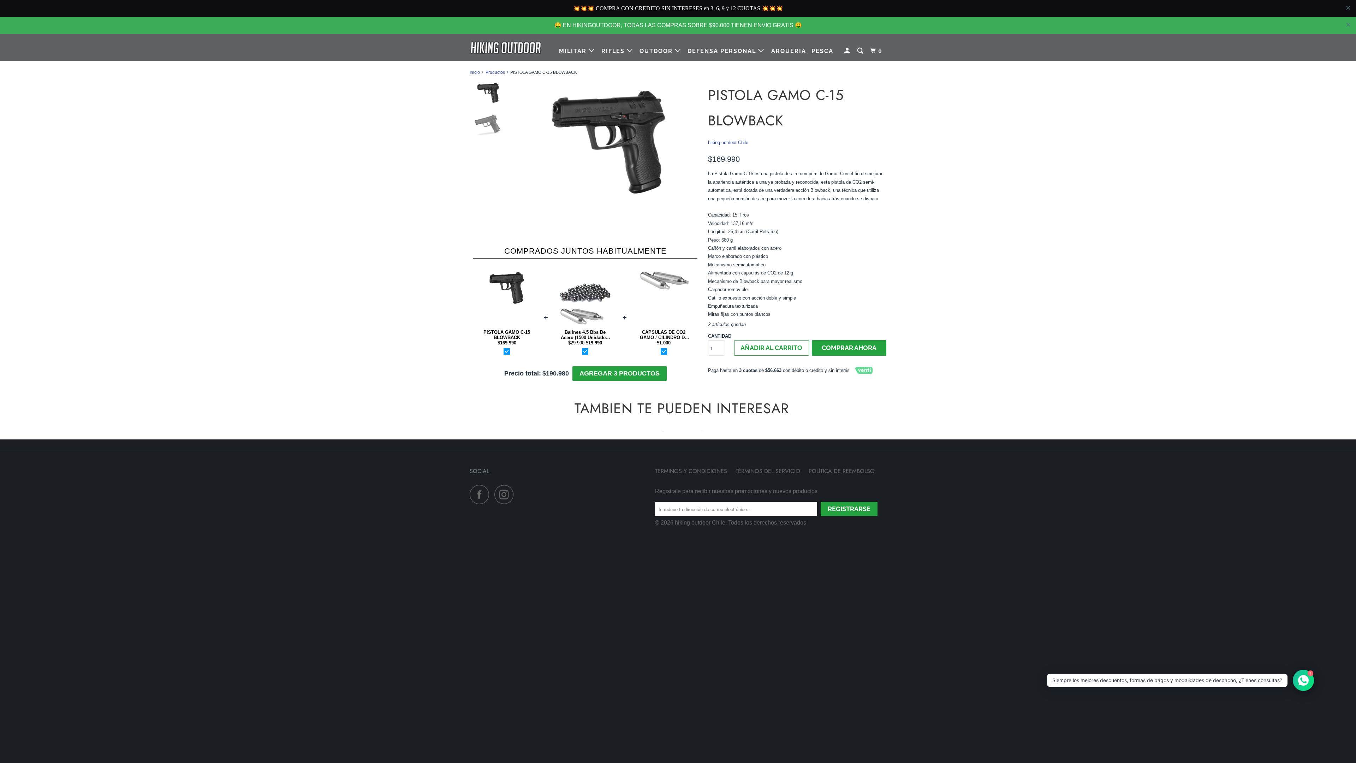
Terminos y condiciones (691, 508)
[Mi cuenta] (848, 51)
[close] (1348, 24)
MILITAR (574, 51)
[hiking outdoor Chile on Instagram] (506, 531)
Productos (495, 72)
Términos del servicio (768, 508)
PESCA (822, 51)
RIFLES (614, 51)
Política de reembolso (842, 508)
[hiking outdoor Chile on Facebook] (481, 531)
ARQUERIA (788, 51)
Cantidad (719, 336)
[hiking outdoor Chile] (506, 47)
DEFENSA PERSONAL (723, 51)
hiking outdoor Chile (728, 142)
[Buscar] (861, 51)
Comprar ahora (849, 347)
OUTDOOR (657, 51)
